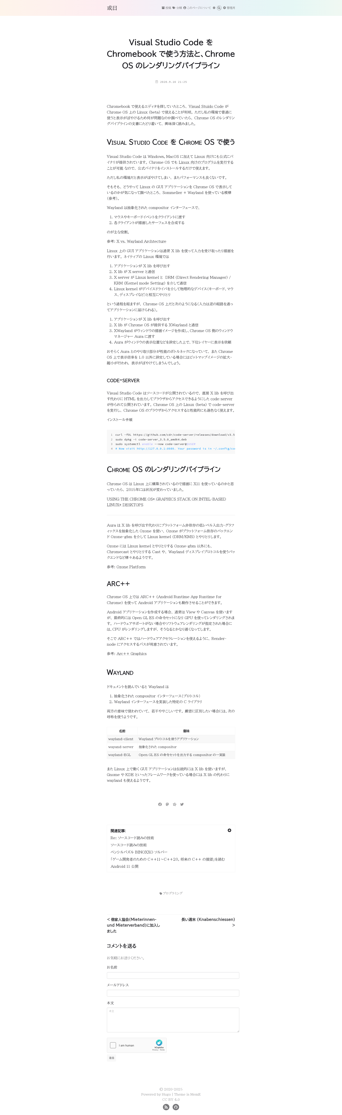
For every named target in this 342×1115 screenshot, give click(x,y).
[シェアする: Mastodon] (167, 804)
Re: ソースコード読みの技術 (132, 838)
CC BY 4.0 (171, 1099)
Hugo (166, 1094)
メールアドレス (118, 985)
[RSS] (166, 1106)
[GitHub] (176, 1106)
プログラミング (172, 893)
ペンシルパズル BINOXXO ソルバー (139, 852)
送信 (111, 1057)
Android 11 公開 (124, 866)
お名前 (112, 967)
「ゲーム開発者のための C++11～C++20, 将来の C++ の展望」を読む (168, 859)
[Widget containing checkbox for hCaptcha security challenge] (137, 1045)
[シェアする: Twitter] (182, 804)
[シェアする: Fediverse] (175, 804)
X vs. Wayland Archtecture (141, 241)
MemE (195, 1094)
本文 (110, 1003)
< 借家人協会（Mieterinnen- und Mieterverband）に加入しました (133, 925)
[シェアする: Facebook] (160, 804)
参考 (112, 198)
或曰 (112, 8)
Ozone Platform (131, 567)
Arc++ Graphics (132, 653)
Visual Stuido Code (206, 106)
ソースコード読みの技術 (129, 845)
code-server (221, 399)
